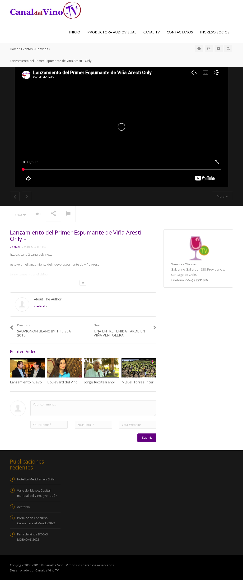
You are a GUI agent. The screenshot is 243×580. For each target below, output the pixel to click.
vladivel (15, 247)
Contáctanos (180, 32)
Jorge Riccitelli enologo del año (109, 382)
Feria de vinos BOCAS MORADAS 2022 (32, 537)
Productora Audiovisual (111, 32)
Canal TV (151, 32)
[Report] (68, 214)
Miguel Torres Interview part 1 (147, 382)
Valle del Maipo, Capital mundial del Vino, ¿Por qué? (37, 493)
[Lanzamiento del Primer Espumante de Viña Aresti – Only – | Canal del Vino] (45, 9)
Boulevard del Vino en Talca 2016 (74, 382)
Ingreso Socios (214, 32)
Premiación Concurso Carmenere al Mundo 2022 (36, 520)
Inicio (74, 32)
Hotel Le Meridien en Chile (36, 479)
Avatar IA (23, 507)
